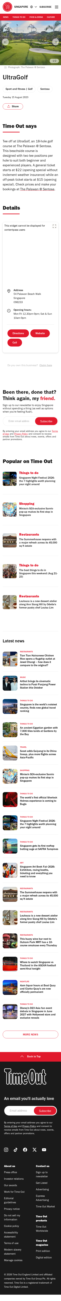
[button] (54, 226)
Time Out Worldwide (42, 1229)
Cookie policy (11, 1226)
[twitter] (35, 1150)
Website (40, 333)
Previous (5, 42)
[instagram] (6, 1150)
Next (55, 42)
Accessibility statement (11, 1235)
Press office (10, 1172)
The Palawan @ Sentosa (37, 189)
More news (30, 1035)
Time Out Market (45, 1207)
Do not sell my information (12, 1217)
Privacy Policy (21, 434)
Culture (51, 17)
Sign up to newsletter (42, 1174)
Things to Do (19, 17)
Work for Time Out (14, 1192)
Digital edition (44, 1258)
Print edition (43, 1251)
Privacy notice (12, 1209)
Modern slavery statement (12, 1252)
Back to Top (34, 1056)
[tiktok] (16, 1150)
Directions (18, 333)
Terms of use (11, 1243)
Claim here (45, 365)
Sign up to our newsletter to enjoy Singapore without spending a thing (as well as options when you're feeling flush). (28, 408)
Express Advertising (42, 1198)
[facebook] (25, 1150)
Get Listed (41, 1183)
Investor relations (14, 1179)
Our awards (10, 1185)
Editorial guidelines (10, 1200)
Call (15, 343)
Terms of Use (10, 1126)
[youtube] (44, 1150)
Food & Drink (36, 17)
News (5, 17)
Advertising (42, 1189)
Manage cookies (13, 1260)
